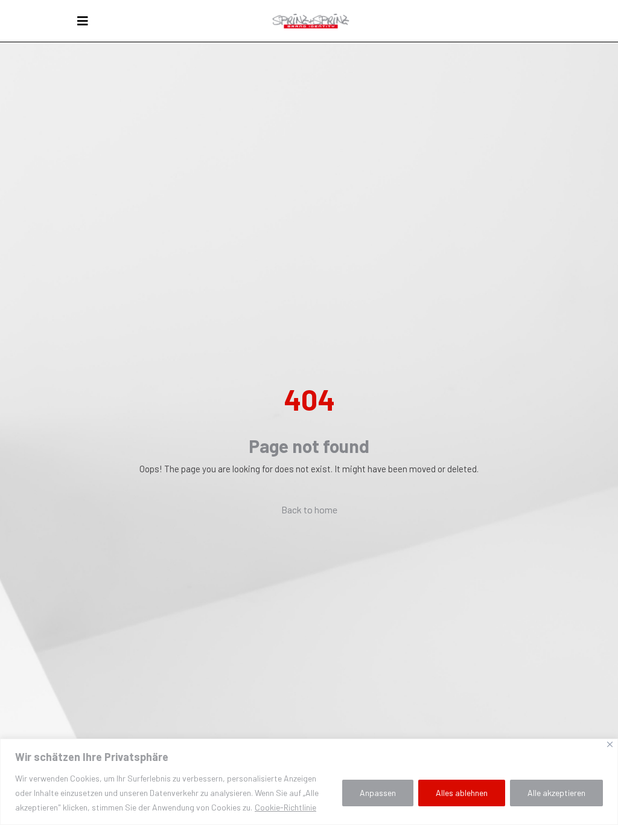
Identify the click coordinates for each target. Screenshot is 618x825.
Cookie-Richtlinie (285, 807)
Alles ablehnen (462, 793)
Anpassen (378, 793)
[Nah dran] (610, 744)
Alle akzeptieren (556, 793)
